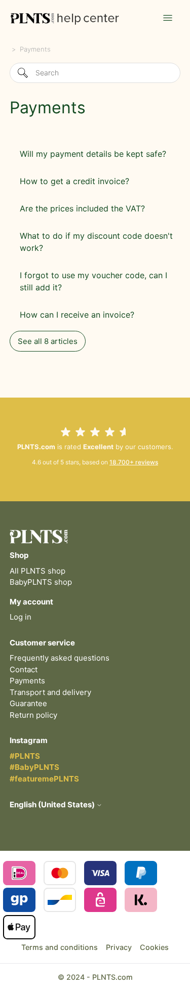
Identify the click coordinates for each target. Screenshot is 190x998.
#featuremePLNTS (44, 779)
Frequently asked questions (59, 658)
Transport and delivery (50, 692)
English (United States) (53, 804)
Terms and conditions (59, 947)
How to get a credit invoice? (74, 181)
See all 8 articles (48, 341)
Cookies (154, 947)
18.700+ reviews (133, 462)
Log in (20, 617)
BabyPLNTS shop (41, 582)
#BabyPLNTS (34, 767)
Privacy (119, 947)
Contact (23, 669)
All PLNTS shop (37, 571)
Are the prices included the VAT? (82, 208)
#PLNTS (25, 756)
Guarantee (28, 703)
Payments (27, 680)
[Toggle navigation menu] (167, 18)
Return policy (33, 715)
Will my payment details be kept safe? (93, 154)
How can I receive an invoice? (77, 315)
